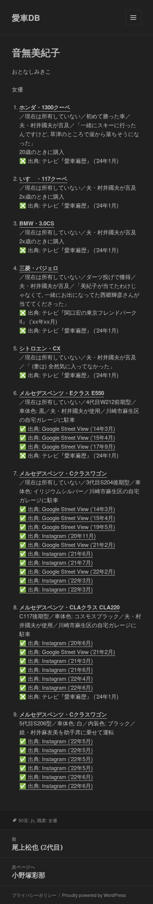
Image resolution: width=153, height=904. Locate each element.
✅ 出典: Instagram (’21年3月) (56, 660)
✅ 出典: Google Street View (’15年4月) (67, 437)
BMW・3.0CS (36, 223)
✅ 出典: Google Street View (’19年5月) (67, 526)
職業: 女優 (47, 820)
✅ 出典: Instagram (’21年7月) (56, 562)
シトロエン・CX (40, 348)
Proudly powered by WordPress (94, 895)
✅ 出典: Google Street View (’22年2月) (67, 571)
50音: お (27, 820)
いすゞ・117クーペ (43, 178)
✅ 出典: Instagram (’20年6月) (56, 643)
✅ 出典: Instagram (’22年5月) (56, 741)
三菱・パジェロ (38, 268)
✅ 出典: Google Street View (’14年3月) (67, 428)
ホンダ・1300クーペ (44, 107)
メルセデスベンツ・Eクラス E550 (61, 393)
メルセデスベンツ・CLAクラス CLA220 (69, 607)
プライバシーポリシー (34, 895)
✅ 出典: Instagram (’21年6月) (56, 553)
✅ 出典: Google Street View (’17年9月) (67, 446)
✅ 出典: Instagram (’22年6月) (56, 687)
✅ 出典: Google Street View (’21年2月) (67, 544)
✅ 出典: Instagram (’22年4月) (56, 678)
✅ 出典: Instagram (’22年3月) (56, 580)
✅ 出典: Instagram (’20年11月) (57, 535)
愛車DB (26, 17)
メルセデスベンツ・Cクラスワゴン (63, 473)
